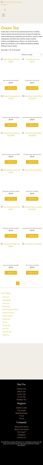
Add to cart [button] (12, 88)
